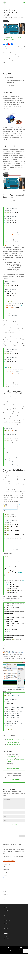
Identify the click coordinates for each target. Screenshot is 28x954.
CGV (4, 897)
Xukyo (5, 17)
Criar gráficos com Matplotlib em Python (13, 849)
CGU (4, 899)
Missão (5, 892)
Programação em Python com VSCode (13, 856)
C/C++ (14, 37)
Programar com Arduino (15, 66)
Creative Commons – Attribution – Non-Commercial (12, 886)
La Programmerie (14, 780)
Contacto (5, 894)
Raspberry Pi (6, 864)
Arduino (10, 37)
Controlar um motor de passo (14, 744)
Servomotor (13, 39)
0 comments (20, 17)
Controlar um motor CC (13, 742)
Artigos (5, 936)
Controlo (19, 37)
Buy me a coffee (9, 860)
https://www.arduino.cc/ (13, 756)
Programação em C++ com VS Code (12, 842)
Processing (6, 869)
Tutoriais (15, 17)
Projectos (6, 938)
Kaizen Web (14, 952)
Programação (6, 39)
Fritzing (5, 872)
